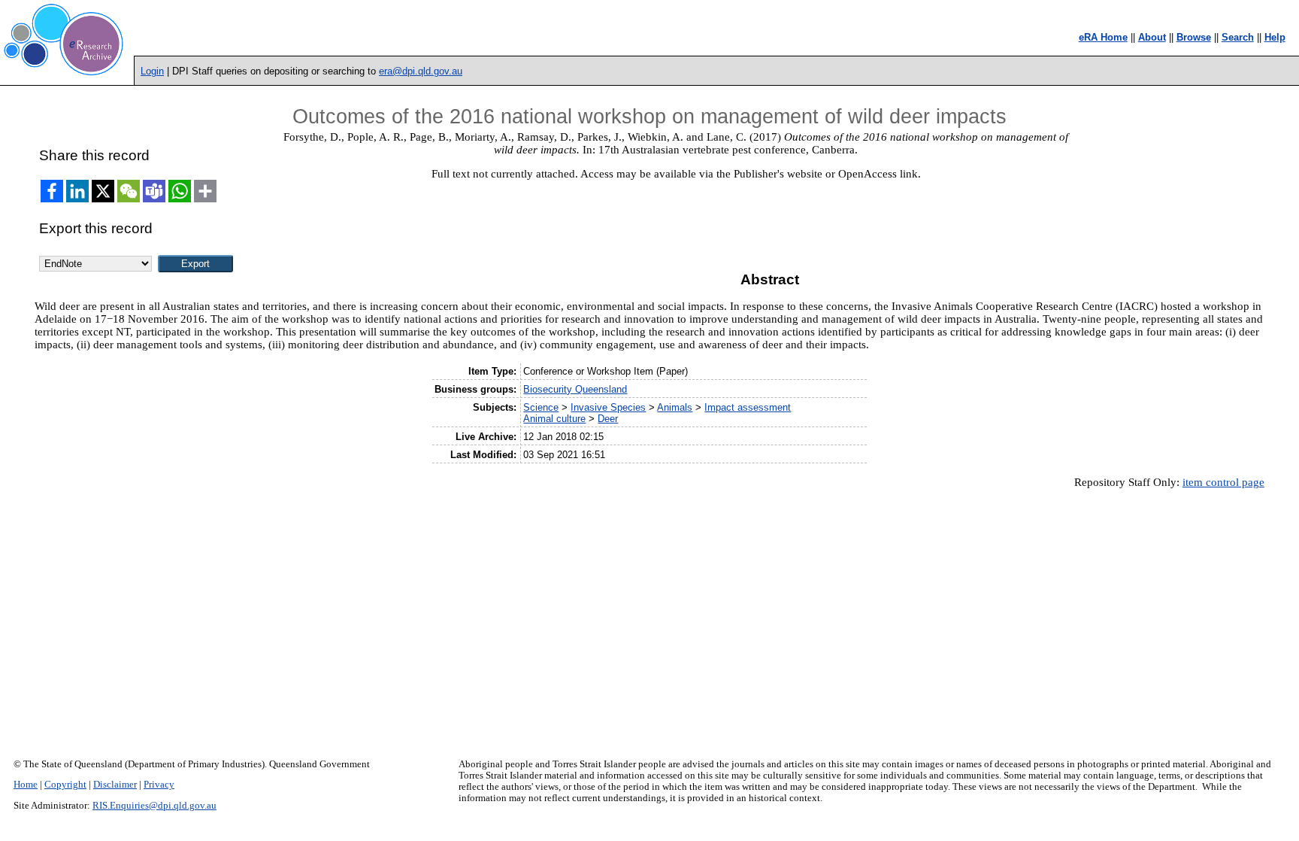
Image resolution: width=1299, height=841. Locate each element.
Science (541, 407)
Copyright (65, 784)
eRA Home (1103, 37)
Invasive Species (608, 407)
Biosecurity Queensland (575, 389)
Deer (608, 418)
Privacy (159, 784)
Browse (1193, 37)
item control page (1223, 482)
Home (26, 784)
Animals (674, 407)
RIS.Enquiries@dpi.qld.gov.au (154, 805)
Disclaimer (115, 784)
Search (1238, 37)
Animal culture (554, 418)
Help (1274, 37)
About (1152, 37)
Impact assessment (747, 407)
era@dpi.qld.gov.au (420, 71)
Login (152, 71)
